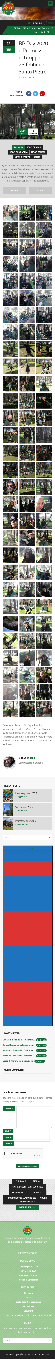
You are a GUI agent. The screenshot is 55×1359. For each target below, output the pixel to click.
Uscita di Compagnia (28, 1279)
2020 (9, 50)
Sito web (8, 1144)
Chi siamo (21, 1181)
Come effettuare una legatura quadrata (19, 1044)
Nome (7, 1131)
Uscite (37, 156)
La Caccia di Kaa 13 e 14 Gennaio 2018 (19, 1039)
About (27, 757)
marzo (8, 48)
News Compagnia (18, 152)
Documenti (37, 1192)
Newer (14, 190)
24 (9, 43)
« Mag (31, 848)
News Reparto (22, 156)
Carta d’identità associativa (27, 1186)
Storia (36, 1181)
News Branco (33, 147)
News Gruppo (38, 152)
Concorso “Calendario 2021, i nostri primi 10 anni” (27, 1199)
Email (7, 1137)
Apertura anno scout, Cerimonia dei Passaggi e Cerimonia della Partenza (19, 1055)
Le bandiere (18, 1192)
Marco (31, 77)
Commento (9, 1108)
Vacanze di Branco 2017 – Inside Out (19, 1050)
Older (40, 190)
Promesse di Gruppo (28, 1275)
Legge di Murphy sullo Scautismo (18, 1060)
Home (51, 22)
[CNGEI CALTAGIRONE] (8, 16)
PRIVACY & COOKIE (27, 1253)
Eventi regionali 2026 (28, 1266)
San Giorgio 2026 (28, 1270)
